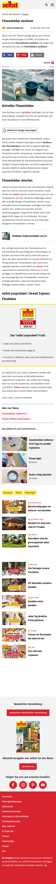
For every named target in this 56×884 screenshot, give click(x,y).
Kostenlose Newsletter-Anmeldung (28, 712)
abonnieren (28, 766)
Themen (5, 836)
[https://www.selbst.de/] (10, 4)
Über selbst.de (8, 826)
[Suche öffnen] (46, 4)
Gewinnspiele (8, 841)
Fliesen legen (30, 493)
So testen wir (8, 831)
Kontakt (5, 846)
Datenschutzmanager (11, 811)
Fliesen (25, 14)
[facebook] (13, 785)
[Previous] (5, 85)
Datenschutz (7, 806)
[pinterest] (33, 785)
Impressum (7, 796)
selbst (5, 14)
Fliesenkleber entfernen (14, 413)
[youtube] (43, 785)
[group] (28, 93)
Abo (4, 851)
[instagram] (23, 785)
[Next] (51, 85)
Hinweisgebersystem (11, 821)
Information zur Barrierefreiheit (15, 816)
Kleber (27, 112)
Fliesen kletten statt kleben (15, 419)
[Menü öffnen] (52, 4)
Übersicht (47, 62)
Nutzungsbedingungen (12, 801)
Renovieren (14, 14)
